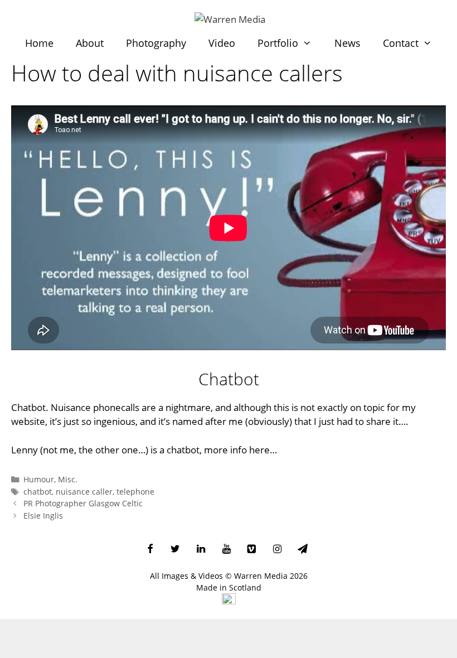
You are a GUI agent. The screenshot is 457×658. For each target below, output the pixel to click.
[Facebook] (150, 549)
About (90, 43)
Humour (38, 479)
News (347, 43)
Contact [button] (401, 43)
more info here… (240, 449)
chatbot (37, 491)
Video (221, 43)
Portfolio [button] (277, 43)
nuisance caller (84, 491)
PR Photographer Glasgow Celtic (83, 503)
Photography (156, 43)
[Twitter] (175, 549)
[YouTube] (226, 549)
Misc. (67, 479)
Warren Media (261, 575)
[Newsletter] (302, 549)
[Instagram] (277, 549)
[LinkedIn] (201, 549)
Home (39, 43)
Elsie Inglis (43, 515)
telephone (135, 491)
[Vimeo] (251, 549)
